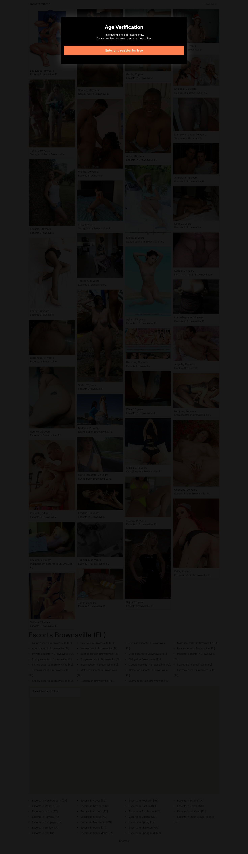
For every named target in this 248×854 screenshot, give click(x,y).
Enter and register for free (124, 50)
